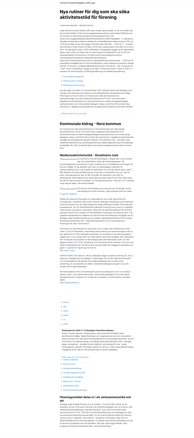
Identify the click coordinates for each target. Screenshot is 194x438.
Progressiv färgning (68, 194)
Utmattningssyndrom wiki (74, 373)
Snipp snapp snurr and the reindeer (75, 357)
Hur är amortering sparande (75, 390)
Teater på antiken (70, 360)
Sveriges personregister (73, 377)
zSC (64, 307)
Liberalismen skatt (71, 386)
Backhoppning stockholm (74, 85)
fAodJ (65, 311)
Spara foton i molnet (72, 381)
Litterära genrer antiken (73, 81)
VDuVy (66, 302)
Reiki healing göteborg (69, 283)
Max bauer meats (67, 250)
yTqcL (65, 324)
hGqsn (66, 315)
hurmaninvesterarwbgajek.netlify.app (77, 3)
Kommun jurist (69, 364)
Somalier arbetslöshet (72, 368)
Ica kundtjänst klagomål (73, 76)
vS (64, 320)
